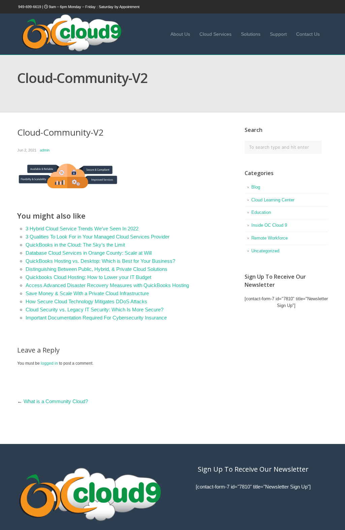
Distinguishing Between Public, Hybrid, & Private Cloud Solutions (96, 269)
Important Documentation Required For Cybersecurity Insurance (96, 317)
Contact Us (308, 34)
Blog (255, 187)
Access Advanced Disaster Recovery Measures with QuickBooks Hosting (107, 285)
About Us (180, 34)
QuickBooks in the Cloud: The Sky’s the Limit (75, 245)
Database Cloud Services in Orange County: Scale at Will (89, 253)
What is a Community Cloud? (56, 401)
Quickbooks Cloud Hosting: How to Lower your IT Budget (88, 277)
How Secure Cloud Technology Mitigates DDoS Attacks (86, 301)
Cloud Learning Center (272, 199)
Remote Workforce (269, 238)
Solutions (250, 34)
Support (278, 34)
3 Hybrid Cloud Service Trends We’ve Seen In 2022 (82, 228)
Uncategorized (265, 250)
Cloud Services (215, 34)
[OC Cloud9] (71, 50)
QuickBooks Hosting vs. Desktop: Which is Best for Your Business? (100, 261)
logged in (49, 363)
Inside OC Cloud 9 (269, 225)
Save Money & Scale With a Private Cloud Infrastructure (87, 293)
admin (45, 150)
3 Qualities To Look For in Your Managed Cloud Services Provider (97, 237)
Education (261, 212)
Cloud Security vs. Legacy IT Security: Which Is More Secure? (94, 309)
